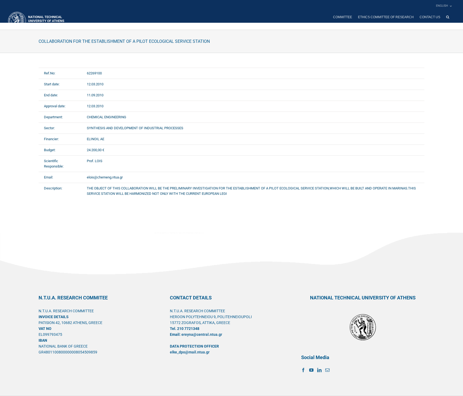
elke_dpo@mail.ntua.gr (190, 352)
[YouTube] (311, 370)
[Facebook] (303, 370)
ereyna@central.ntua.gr (201, 334)
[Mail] (327, 370)
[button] (447, 17)
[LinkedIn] (319, 370)
